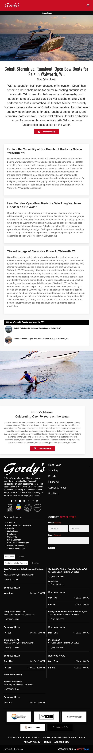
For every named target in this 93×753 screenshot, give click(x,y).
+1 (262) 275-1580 (56, 647)
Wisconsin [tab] (9, 556)
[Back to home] (12, 5)
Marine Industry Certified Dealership (64, 737)
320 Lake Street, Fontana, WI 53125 (63, 571)
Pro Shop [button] (53, 493)
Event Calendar (14, 539)
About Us (11, 522)
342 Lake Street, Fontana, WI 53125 (19, 574)
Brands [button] (52, 476)
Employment (12, 534)
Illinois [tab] (21, 556)
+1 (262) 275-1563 (11, 579)
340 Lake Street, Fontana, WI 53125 (63, 642)
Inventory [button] (53, 470)
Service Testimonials (16, 548)
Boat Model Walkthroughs (18, 542)
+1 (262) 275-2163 (56, 576)
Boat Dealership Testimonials (19, 525)
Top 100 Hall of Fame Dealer (23, 737)
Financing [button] (53, 481)
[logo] (19, 717)
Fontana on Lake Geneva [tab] (16, 563)
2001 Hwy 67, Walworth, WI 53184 (18, 684)
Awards (10, 528)
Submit (51, 548)
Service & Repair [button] (57, 487)
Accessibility (61, 742)
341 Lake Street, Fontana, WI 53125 (19, 614)
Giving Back (12, 531)
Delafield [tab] (35, 563)
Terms (47, 742)
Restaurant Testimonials (17, 545)
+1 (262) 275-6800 (11, 619)
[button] (88, 5)
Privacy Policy (32, 742)
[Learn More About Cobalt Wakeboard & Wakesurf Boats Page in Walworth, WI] (46, 329)
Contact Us (12, 536)
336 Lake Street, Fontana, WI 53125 (63, 614)
